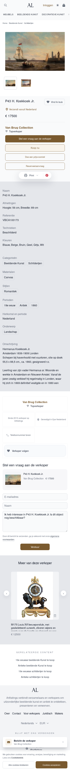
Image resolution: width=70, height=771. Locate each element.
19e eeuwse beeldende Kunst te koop (35, 660)
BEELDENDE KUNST (27, 14)
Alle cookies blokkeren (18, 764)
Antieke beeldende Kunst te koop (35, 665)
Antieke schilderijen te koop (35, 677)
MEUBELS (8, 14)
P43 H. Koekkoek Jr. (33, 473)
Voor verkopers (31, 713)
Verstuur (35, 547)
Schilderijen (35, 263)
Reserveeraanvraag (35, 166)
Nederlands (27, 723)
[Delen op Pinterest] (46, 175)
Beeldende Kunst (15, 23)
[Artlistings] (31, 5)
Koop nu (35, 147)
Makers (59, 713)
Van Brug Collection (19, 127)
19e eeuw (9, 305)
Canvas (8, 277)
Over (7, 713)
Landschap (10, 332)
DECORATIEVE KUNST (53, 14)
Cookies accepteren (51, 764)
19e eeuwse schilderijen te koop (35, 671)
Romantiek (10, 291)
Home (5, 23)
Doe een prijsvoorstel (35, 156)
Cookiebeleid (17, 757)
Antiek (23, 305)
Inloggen (48, 5)
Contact (16, 713)
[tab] (10, 83)
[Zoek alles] (5, 5)
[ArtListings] (35, 690)
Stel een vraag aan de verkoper (35, 138)
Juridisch (47, 713)
